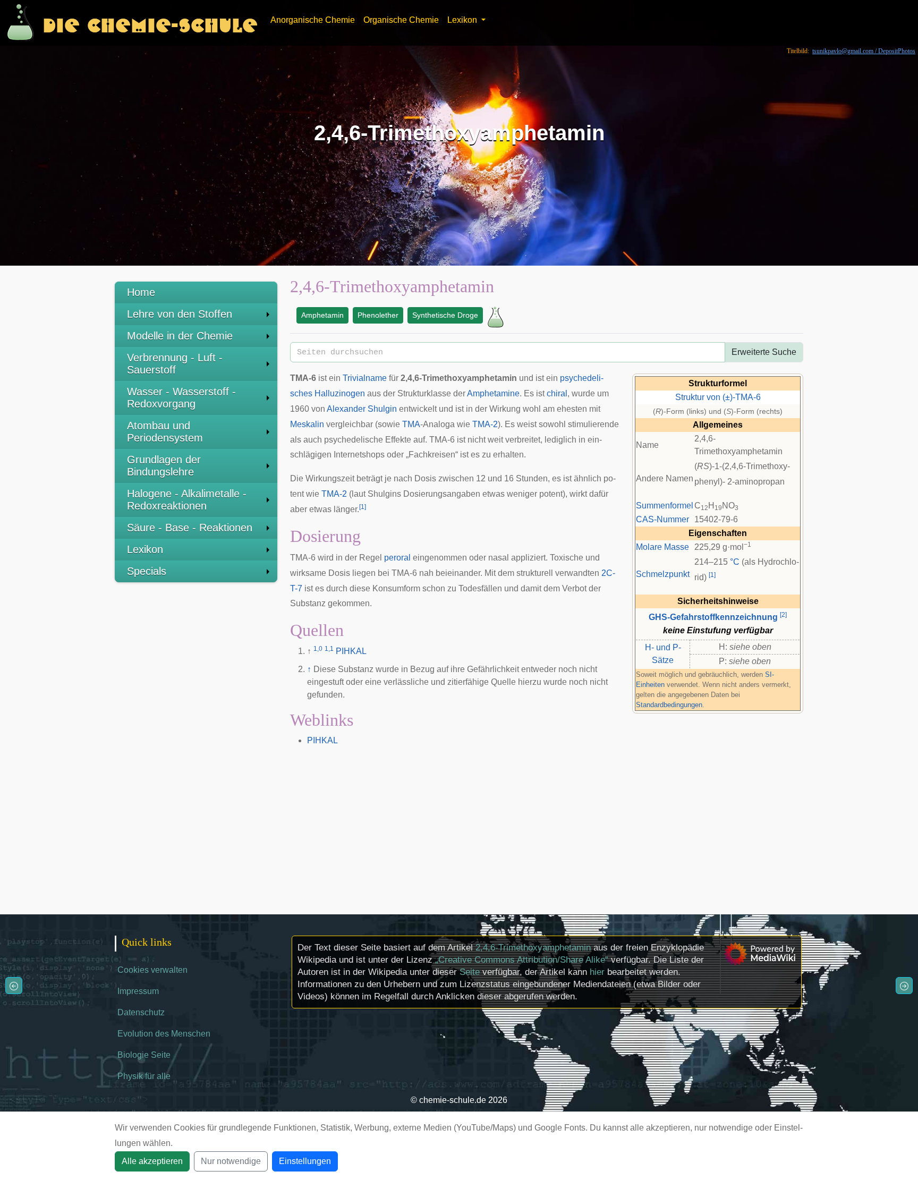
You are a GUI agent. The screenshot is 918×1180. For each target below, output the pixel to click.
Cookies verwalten (152, 969)
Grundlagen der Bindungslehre (164, 466)
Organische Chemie (401, 19)
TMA (411, 424)
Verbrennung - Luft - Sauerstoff (175, 364)
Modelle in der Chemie (180, 336)
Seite (470, 972)
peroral (397, 557)
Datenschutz (141, 1012)
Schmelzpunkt (663, 574)
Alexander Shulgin (362, 408)
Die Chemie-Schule (150, 23)
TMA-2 (485, 424)
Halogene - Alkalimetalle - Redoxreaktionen (186, 500)
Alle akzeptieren (152, 1161)
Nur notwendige (231, 1161)
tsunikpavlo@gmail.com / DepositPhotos (863, 51)
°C (735, 561)
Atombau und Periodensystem (165, 432)
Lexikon (145, 549)
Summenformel (664, 505)
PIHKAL (351, 651)
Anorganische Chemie (312, 19)
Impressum (138, 991)
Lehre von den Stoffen (179, 314)
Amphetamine (493, 393)
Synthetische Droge (445, 315)
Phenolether (378, 315)
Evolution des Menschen (163, 1033)
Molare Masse (662, 546)
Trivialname (365, 378)
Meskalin (307, 424)
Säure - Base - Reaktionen (189, 527)
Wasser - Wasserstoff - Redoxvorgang (181, 398)
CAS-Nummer (662, 519)
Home (141, 292)
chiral (557, 393)
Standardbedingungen (669, 705)
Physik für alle (144, 1076)
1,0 (317, 648)
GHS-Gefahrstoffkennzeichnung (713, 617)
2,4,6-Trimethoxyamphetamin (533, 948)
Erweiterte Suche (764, 351)
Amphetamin (322, 315)
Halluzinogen (339, 393)
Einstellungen (305, 1161)
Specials (146, 571)
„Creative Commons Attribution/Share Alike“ (521, 960)
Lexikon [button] (463, 19)
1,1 (329, 648)
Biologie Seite (144, 1054)
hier (597, 972)
